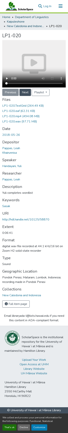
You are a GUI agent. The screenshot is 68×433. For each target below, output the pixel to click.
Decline (24, 427)
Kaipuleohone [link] (16, 22)
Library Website (34, 369)
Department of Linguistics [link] (32, 17)
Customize (39, 427)
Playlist (39, 92)
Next (25, 92)
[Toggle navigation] (60, 6)
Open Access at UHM (34, 364)
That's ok (9, 427)
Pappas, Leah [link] (11, 148)
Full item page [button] (17, 304)
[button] (18, 6)
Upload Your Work (34, 360)
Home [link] (6, 17)
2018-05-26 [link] (11, 135)
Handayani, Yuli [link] (12, 166)
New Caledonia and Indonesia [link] (26, 26)
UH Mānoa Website (34, 373)
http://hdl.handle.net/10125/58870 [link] (25, 219)
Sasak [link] (6, 206)
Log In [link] (47, 6)
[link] (34, 105)
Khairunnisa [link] (9, 153)
